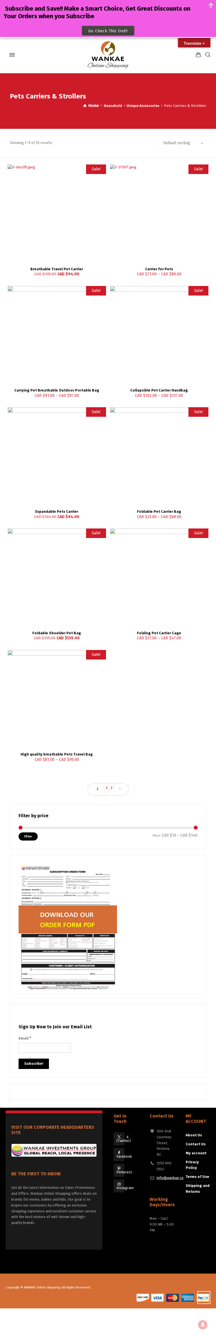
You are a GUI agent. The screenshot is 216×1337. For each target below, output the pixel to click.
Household (113, 106)
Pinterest (124, 1172)
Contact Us (196, 1144)
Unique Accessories (143, 106)
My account (196, 1153)
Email (25, 1038)
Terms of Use (197, 1177)
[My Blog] (108, 55)
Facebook (124, 1156)
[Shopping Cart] (198, 54)
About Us (194, 1135)
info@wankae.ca (170, 1178)
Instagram (125, 1188)
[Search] (206, 54)
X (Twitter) (123, 1139)
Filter (28, 836)
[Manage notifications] (202, 1324)
